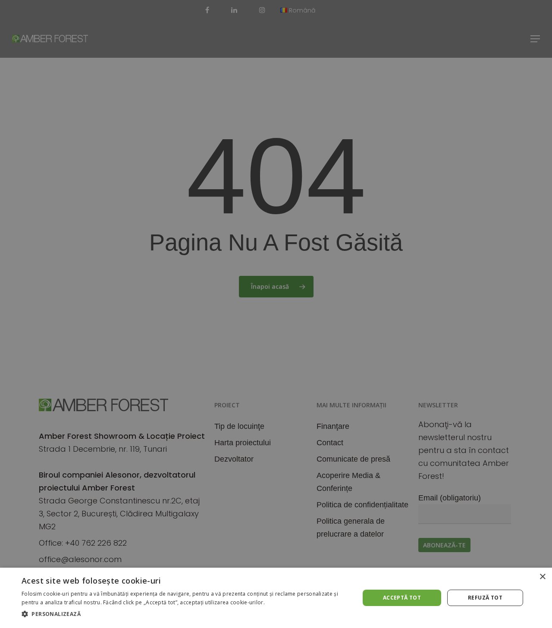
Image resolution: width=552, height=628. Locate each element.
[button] (186, 614)
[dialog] (276, 598)
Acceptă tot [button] (402, 597)
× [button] (542, 577)
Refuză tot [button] (485, 597)
